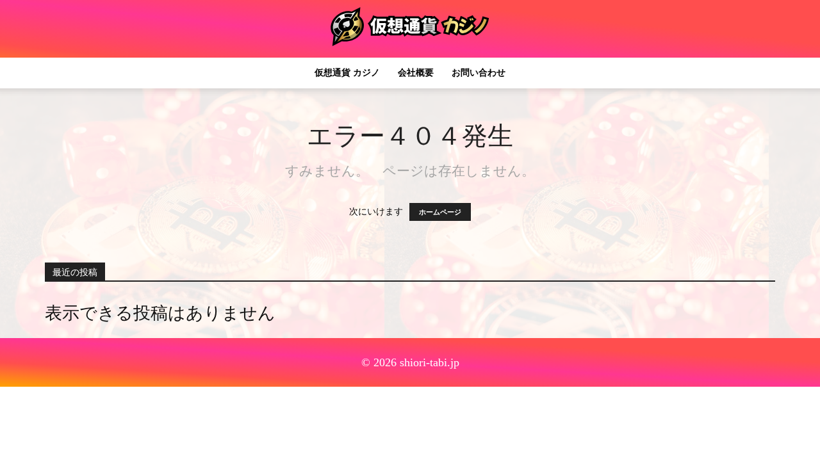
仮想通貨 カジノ (347, 72)
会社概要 (416, 72)
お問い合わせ (478, 72)
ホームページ (440, 212)
